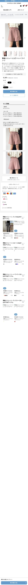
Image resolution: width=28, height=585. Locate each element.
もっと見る (23, 218)
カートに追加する (14, 95)
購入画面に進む (14, 91)
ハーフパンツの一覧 (19, 14)
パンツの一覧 (10, 14)
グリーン (6, 87)
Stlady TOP (3, 14)
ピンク (11, 87)
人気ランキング (21, 9)
